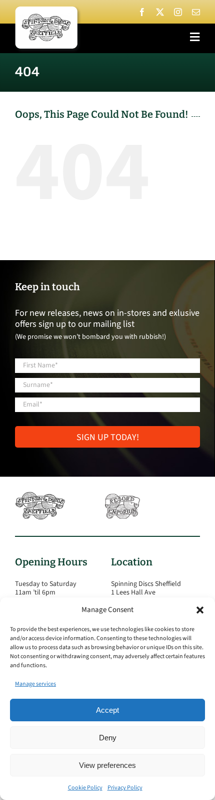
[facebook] (142, 12)
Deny (107, 737)
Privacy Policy (125, 787)
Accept (107, 710)
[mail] (196, 12)
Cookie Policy (85, 787)
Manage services (35, 684)
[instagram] (178, 12)
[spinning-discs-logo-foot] (40, 496)
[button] (200, 610)
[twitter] (160, 12)
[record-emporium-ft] (123, 496)
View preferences (107, 765)
